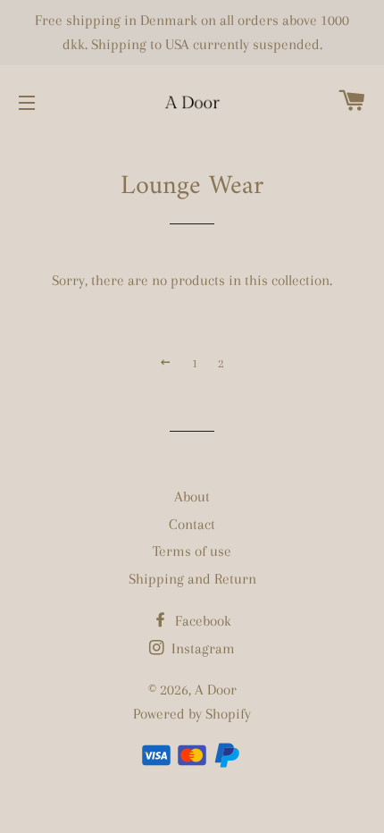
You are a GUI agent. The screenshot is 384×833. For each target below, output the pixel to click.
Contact (192, 524)
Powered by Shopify (192, 713)
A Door (216, 689)
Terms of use (192, 551)
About (192, 496)
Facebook (201, 620)
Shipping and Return (192, 578)
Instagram (201, 648)
